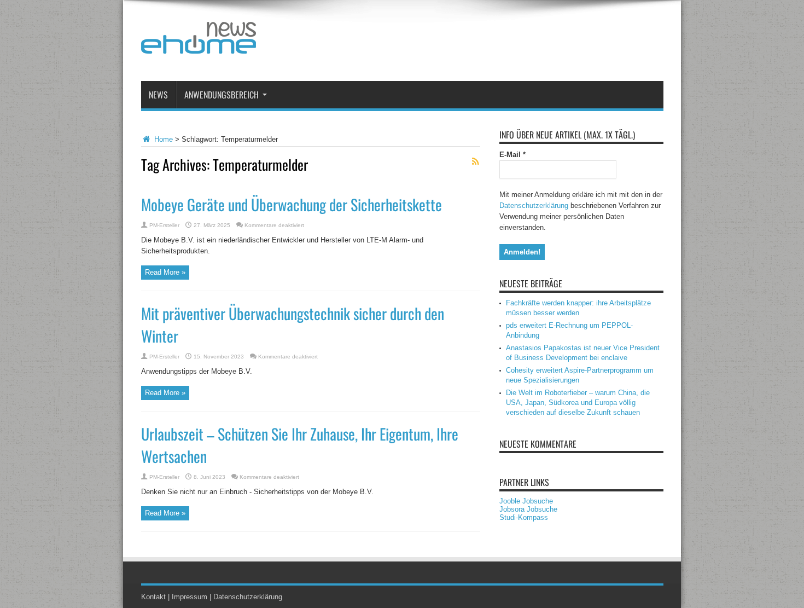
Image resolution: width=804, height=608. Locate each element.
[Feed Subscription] (475, 161)
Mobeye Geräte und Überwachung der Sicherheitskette (291, 204)
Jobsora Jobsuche (528, 509)
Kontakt (153, 597)
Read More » (165, 272)
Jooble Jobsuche (526, 501)
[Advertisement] (464, 42)
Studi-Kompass (523, 517)
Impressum (189, 597)
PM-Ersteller (164, 225)
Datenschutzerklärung (533, 205)
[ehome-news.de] (198, 45)
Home (162, 139)
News (158, 94)
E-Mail (512, 154)
